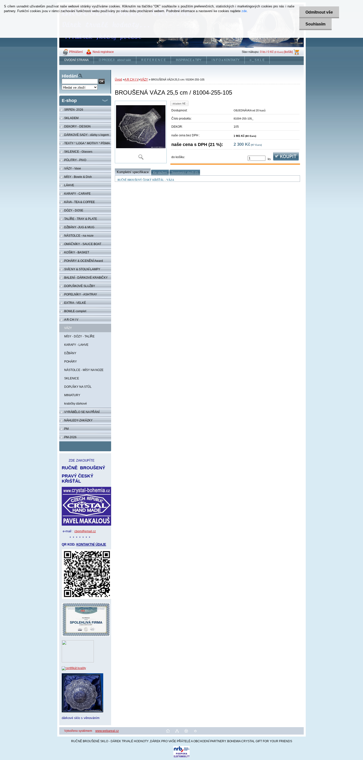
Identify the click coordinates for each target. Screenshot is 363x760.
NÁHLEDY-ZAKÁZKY (78, 420)
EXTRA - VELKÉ (75, 303)
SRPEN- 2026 (73, 109)
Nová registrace (103, 52)
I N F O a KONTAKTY (226, 60)
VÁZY (68, 328)
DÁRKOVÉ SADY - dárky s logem (86, 135)
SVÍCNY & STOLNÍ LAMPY (82, 269)
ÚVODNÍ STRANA (76, 60)
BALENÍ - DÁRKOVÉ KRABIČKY (86, 277)
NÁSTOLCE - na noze (79, 235)
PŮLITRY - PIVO (75, 160)
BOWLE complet (75, 311)
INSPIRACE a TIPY (189, 60)
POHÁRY (70, 361)
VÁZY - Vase (72, 168)
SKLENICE (71, 378)
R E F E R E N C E (153, 60)
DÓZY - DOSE (73, 210)
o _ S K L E (257, 60)
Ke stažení (160, 172)
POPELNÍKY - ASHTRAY (80, 294)
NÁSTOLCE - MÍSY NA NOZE (83, 370)
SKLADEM (71, 118)
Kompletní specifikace (133, 172)
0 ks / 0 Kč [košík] (276, 52)
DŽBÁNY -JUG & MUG (79, 227)
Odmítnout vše (319, 12)
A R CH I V (71, 319)
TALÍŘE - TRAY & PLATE (80, 219)
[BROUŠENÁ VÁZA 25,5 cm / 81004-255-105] (140, 132)
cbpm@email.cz (85, 531)
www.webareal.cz (107, 731)
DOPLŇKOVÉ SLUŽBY (79, 286)
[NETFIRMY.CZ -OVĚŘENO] (78, 661)
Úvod (118, 79)
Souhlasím (315, 24)
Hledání (70, 76)
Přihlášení (76, 52)
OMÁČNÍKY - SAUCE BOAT (82, 244)
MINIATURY (72, 395)
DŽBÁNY (70, 353)
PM (66, 429)
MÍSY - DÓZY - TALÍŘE (79, 336)
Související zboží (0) (184, 172)
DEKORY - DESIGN (77, 126)
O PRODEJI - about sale (115, 60)
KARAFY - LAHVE (76, 345)
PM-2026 (70, 437)
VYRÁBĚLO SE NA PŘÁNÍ (82, 412)
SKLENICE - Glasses (78, 151)
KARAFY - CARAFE (77, 193)
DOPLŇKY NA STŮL (78, 387)
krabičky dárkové (75, 403)
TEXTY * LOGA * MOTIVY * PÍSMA (87, 143)
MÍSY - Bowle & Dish (78, 177)
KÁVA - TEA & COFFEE (79, 202)
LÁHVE (69, 185)
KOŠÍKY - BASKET (76, 252)
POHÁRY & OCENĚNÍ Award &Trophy (81, 262)
